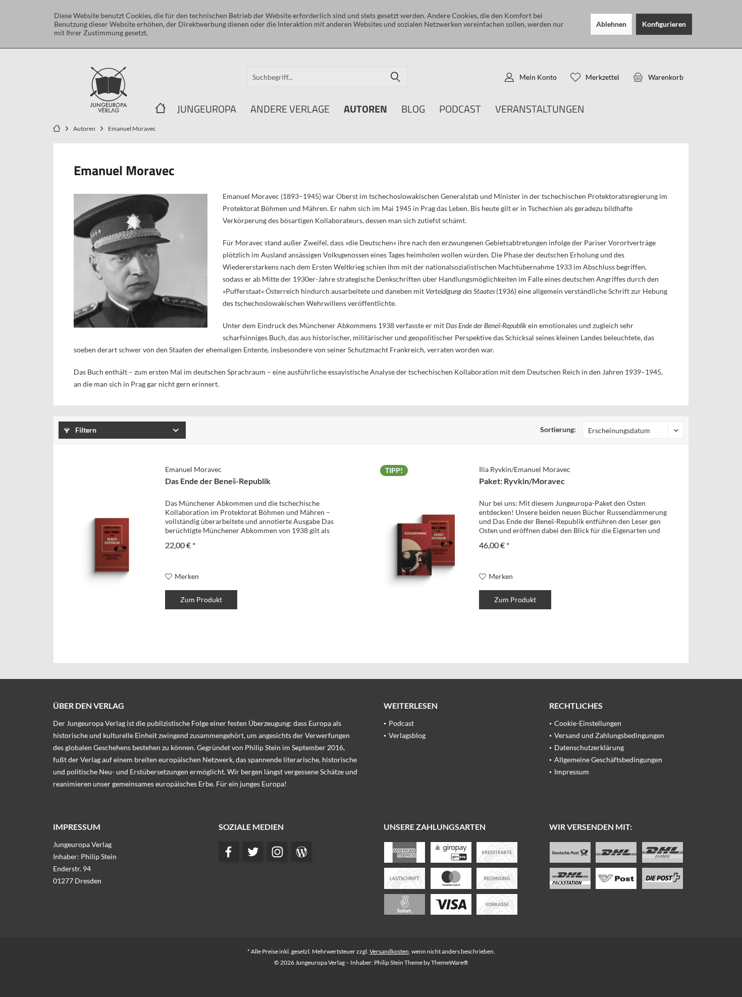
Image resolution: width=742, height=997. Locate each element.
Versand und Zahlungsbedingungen (609, 735)
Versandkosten (389, 951)
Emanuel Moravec (193, 469)
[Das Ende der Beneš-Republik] (112, 544)
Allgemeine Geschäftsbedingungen (608, 759)
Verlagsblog (407, 735)
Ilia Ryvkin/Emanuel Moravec (524, 469)
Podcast (401, 723)
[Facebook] (229, 852)
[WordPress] (301, 852)
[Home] (160, 109)
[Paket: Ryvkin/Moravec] (426, 544)
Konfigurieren (664, 24)
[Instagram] (277, 852)
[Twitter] (253, 852)
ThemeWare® (449, 962)
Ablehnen (611, 24)
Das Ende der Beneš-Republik (218, 481)
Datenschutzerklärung (589, 747)
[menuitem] (658, 77)
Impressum (571, 771)
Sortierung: (558, 429)
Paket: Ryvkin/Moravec (522, 481)
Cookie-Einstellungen (587, 723)
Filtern (85, 430)
